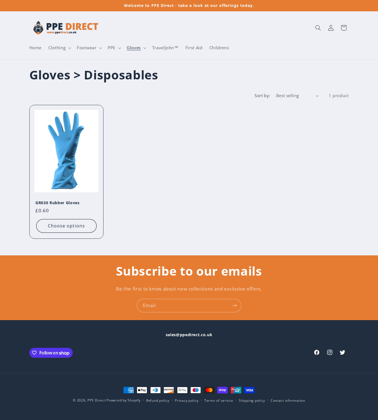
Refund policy (157, 400)
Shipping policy (252, 400)
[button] (59, 48)
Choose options (66, 226)
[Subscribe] (234, 305)
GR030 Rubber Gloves (57, 202)
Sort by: (262, 95)
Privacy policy (186, 400)
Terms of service (218, 400)
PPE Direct (96, 400)
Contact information (288, 400)
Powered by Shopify (123, 400)
